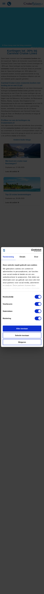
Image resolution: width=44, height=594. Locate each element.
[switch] (38, 304)
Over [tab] (36, 257)
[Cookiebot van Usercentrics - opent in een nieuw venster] (31, 250)
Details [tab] (22, 257)
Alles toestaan (22, 329)
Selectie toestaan (22, 335)
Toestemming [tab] (8, 257)
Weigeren (22, 342)
